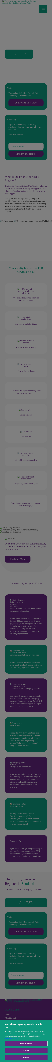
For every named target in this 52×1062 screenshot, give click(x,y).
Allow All (26, 1057)
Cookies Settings (26, 1043)
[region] (26, 1041)
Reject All (26, 1050)
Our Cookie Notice (11, 1038)
